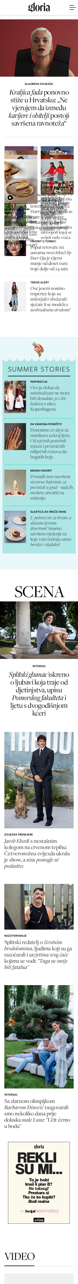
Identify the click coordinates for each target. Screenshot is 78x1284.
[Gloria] (39, 7)
